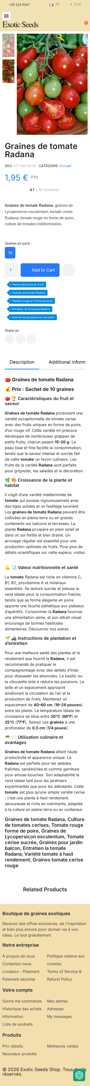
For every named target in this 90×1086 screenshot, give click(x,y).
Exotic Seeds (20, 24)
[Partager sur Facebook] (9, 339)
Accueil (65, 166)
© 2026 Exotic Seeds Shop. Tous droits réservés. (44, 1072)
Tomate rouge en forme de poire (32, 301)
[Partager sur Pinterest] (31, 339)
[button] (6, 16)
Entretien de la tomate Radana (31, 309)
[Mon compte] (68, 21)
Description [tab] (22, 362)
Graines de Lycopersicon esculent (33, 317)
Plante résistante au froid (28, 284)
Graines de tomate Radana (28, 292)
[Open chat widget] (79, 1075)
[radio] (10, 253)
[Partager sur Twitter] (20, 339)
